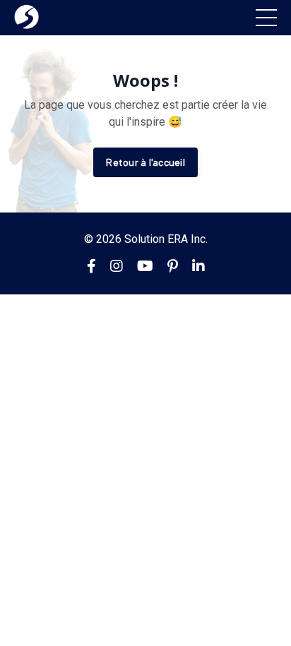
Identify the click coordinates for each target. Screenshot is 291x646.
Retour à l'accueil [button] (145, 162)
